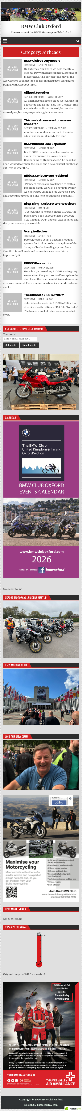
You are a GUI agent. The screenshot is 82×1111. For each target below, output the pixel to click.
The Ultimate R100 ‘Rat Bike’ (44, 295)
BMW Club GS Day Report (42, 61)
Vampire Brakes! (36, 231)
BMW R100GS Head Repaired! (45, 144)
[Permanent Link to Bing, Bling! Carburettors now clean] (12, 211)
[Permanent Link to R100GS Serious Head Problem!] (12, 183)
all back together (36, 92)
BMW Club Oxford (41, 26)
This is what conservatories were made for (47, 122)
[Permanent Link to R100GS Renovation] (12, 271)
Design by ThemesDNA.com (41, 1105)
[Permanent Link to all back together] (12, 100)
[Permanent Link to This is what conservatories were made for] (12, 128)
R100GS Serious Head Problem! (46, 176)
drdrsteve (29, 65)
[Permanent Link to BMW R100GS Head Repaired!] (12, 151)
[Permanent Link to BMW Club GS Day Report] (12, 68)
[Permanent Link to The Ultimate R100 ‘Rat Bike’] (12, 302)
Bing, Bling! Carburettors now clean (50, 203)
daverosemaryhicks (34, 96)
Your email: (10, 334)
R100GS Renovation (38, 263)
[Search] (77, 40)
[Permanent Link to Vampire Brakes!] (12, 239)
